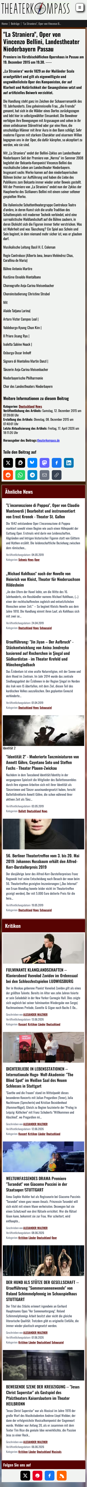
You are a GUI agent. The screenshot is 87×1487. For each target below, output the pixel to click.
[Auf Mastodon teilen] (44, 463)
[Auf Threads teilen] (20, 463)
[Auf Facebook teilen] (57, 463)
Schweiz (22, 559)
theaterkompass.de (48, 440)
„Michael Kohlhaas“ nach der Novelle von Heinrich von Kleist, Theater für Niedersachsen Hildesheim (43, 579)
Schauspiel (46, 628)
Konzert (22, 1024)
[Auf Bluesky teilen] (32, 463)
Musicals (57, 1451)
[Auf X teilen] (8, 463)
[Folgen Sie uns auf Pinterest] (37, 1475)
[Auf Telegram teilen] (32, 475)
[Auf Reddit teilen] (8, 475)
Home (5, 24)
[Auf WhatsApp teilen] (20, 475)
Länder (42, 1024)
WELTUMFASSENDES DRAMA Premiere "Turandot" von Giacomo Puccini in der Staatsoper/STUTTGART (36, 1184)
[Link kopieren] (57, 475)
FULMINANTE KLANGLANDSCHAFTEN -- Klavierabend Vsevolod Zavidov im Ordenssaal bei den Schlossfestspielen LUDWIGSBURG (42, 975)
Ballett (22, 811)
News (38, 406)
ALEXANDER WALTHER (35, 1014)
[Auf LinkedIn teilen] (69, 463)
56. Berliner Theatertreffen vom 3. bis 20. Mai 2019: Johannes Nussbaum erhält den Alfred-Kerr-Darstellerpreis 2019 (42, 861)
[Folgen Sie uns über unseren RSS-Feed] (62, 1475)
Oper (37, 559)
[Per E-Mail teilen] (44, 475)
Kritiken (32, 1024)
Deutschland (27, 406)
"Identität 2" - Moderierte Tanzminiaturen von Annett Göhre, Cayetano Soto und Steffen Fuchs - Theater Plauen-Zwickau (42, 762)
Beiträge (15, 24)
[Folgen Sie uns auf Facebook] (49, 1475)
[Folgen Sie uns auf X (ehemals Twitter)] (25, 1475)
